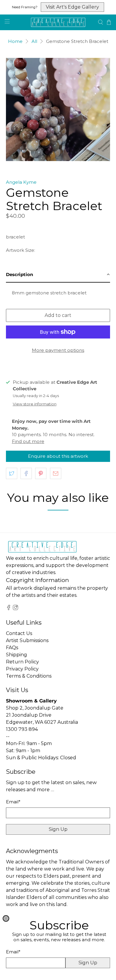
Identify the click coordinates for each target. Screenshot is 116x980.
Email (13, 952)
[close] (6, 918)
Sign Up (88, 963)
